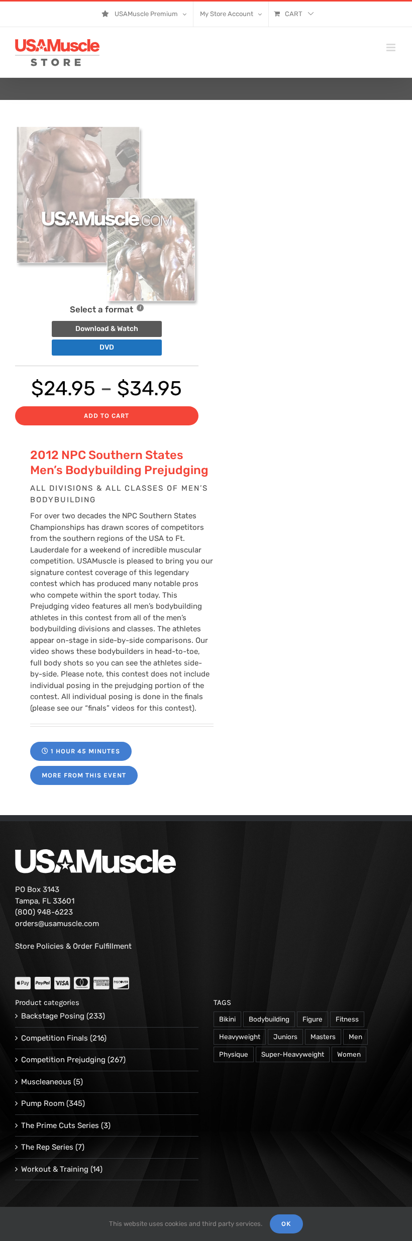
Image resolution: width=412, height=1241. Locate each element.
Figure (312, 1019)
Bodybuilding (269, 1019)
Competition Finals (54, 1038)
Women (349, 1054)
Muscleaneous (46, 1081)
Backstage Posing (52, 1016)
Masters (323, 1037)
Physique (233, 1054)
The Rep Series (47, 1147)
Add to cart (106, 415)
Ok (286, 1223)
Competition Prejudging (63, 1059)
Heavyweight (239, 1037)
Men (355, 1037)
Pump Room (42, 1103)
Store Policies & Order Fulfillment (73, 946)
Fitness (347, 1019)
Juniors (285, 1037)
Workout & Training (54, 1169)
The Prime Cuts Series (60, 1125)
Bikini (227, 1019)
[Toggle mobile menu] (391, 47)
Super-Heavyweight (292, 1054)
